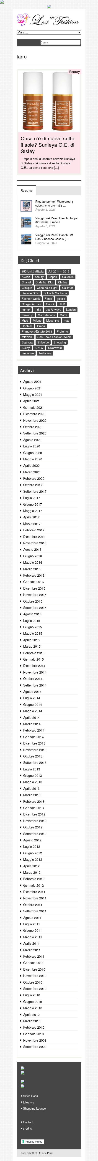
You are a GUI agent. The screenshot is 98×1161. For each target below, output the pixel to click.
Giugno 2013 (32, 775)
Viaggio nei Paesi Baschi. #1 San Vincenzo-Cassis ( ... (54, 237)
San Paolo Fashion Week (54, 337)
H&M (62, 304)
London (71, 309)
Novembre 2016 (34, 543)
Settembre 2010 (34, 988)
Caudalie (68, 277)
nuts (67, 320)
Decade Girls (30, 293)
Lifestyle (28, 1102)
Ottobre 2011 (32, 904)
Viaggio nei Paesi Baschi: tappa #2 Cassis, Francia (56, 220)
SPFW (39, 348)
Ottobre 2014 (32, 678)
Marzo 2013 (32, 795)
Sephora (27, 342)
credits (27, 1128)
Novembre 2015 (34, 594)
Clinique (27, 287)
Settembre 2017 (34, 491)
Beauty (74, 71)
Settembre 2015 (34, 607)
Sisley (26, 348)
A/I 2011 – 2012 (58, 271)
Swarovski (55, 348)
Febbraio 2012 (33, 878)
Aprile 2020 (31, 465)
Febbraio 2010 (33, 1027)
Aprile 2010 (31, 1014)
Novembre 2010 (34, 975)
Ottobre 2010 (32, 982)
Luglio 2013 (31, 769)
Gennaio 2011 (33, 962)
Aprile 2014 (31, 717)
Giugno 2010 (32, 1001)
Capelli (53, 277)
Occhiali (27, 326)
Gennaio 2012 (33, 885)
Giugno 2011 (32, 930)
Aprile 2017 (31, 517)
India (38, 309)
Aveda (26, 277)
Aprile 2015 (31, 640)
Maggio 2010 (32, 1008)
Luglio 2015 (31, 620)
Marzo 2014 (32, 724)
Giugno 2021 (32, 388)
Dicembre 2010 (34, 969)
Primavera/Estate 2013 (37, 331)
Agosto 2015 (32, 614)
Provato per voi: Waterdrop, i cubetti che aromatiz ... (54, 203)
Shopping (60, 342)
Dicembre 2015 (34, 588)
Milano (37, 320)
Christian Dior (44, 282)
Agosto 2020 (32, 439)
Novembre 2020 (34, 420)
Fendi (48, 298)
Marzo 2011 (32, 950)
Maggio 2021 (32, 394)
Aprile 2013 (31, 788)
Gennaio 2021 (33, 407)
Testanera (45, 353)
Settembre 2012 (34, 833)
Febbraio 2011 (33, 956)
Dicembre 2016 (34, 536)
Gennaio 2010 (33, 1034)
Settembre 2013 (34, 762)
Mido (25, 320)
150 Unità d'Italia (33, 271)
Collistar (67, 287)
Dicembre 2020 (34, 413)
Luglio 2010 (31, 995)
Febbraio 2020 (33, 478)
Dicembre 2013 (34, 743)
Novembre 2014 (34, 672)
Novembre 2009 (34, 1040)
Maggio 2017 (32, 510)
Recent (26, 190)
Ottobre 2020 (32, 426)
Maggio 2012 (32, 859)
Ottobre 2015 (32, 601)
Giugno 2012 (32, 853)
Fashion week (31, 298)
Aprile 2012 (31, 866)
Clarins (62, 282)
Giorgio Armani (31, 304)
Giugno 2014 (32, 704)
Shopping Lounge (34, 1108)
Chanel (26, 282)
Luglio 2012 (31, 846)
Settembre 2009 (34, 1046)
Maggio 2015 (32, 633)
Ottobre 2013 (32, 756)
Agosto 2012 (32, 840)
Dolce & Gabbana (55, 293)
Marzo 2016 (32, 569)
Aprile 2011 (31, 943)
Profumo (62, 331)
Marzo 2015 (32, 646)
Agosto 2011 (32, 917)
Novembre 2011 (34, 898)
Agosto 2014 (32, 691)
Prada (41, 326)
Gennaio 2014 (33, 736)
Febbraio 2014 (33, 730)
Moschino (52, 320)
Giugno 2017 (32, 504)
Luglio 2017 (31, 497)
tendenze (28, 353)
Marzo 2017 (32, 523)
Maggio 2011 (32, 937)
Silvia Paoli (30, 1096)
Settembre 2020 (34, 433)
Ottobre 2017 (32, 484)
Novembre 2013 (34, 749)
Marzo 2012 (32, 872)
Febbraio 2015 (33, 653)
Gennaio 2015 (33, 659)
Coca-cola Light (47, 287)
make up (27, 315)
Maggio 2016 (32, 562)
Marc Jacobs (46, 315)
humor (26, 309)
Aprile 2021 (31, 401)
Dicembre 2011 (34, 891)
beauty (39, 277)
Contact (28, 1122)
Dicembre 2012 (34, 814)
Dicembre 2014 (34, 665)
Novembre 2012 (34, 820)
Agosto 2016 (32, 549)
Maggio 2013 (32, 782)
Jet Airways (53, 309)
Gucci (50, 304)
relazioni (27, 337)
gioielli (61, 298)
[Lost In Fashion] (49, 25)
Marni (63, 315)
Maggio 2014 (32, 711)
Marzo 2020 (32, 472)
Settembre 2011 (34, 911)
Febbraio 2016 (33, 575)
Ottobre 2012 (32, 827)
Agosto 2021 (32, 381)
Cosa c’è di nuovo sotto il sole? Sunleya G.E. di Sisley (48, 144)
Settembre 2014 (34, 685)
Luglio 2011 (31, 924)
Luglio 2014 (31, 698)
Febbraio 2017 (33, 530)
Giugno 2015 (32, 627)
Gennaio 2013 (33, 807)
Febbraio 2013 (33, 801)
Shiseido (43, 342)
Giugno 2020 (32, 452)
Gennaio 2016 (33, 581)
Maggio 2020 (32, 459)
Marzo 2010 (32, 1021)
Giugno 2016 (32, 556)
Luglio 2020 (31, 446)
